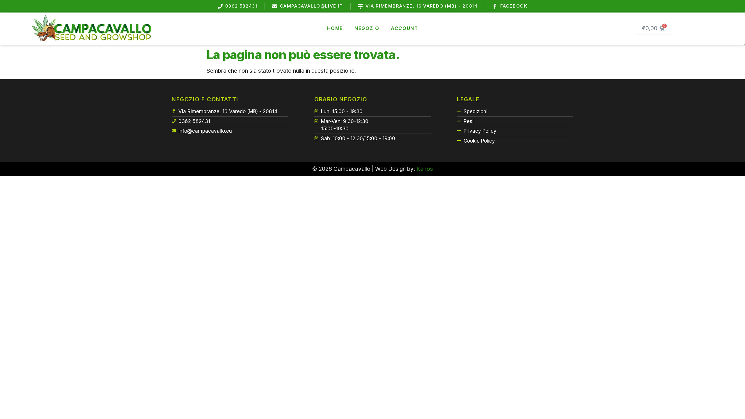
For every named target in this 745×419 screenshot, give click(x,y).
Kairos (424, 169)
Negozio (366, 28)
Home (335, 28)
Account (404, 28)
